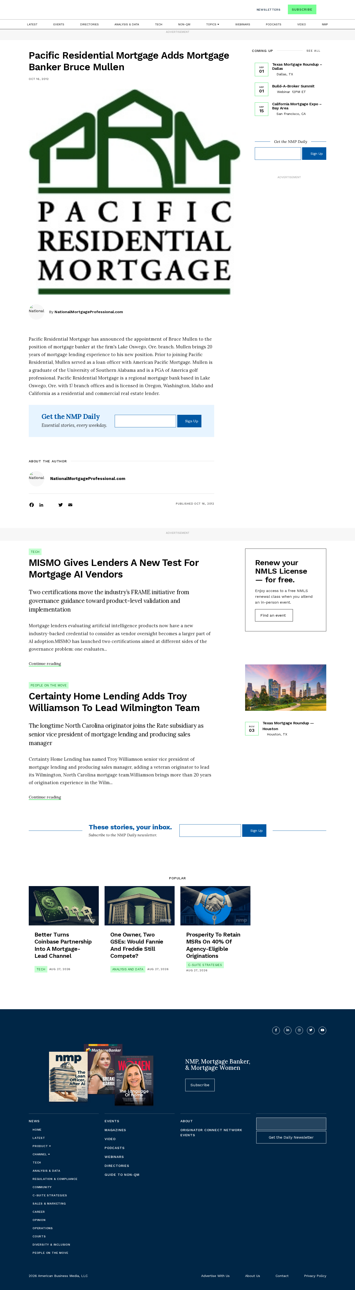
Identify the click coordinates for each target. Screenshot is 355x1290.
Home (37, 1129)
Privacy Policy (315, 1276)
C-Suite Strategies (205, 965)
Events (58, 24)
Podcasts (273, 24)
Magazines (115, 1130)
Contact (282, 1276)
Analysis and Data (127, 969)
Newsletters (269, 9)
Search (322, 10)
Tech (158, 24)
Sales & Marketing (49, 1203)
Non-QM (184, 24)
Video (301, 24)
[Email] (70, 505)
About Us (252, 1276)
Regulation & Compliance (55, 1179)
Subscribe (302, 9)
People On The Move (49, 685)
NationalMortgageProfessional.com (89, 312)
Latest (32, 24)
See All (313, 50)
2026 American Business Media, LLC (58, 1276)
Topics (211, 24)
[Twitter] (61, 505)
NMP (325, 24)
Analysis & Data (126, 24)
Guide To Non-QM (122, 1175)
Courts (39, 1236)
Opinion (39, 1220)
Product (41, 1146)
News (34, 1121)
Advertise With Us (215, 1276)
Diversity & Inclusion (51, 1244)
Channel (40, 1154)
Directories (89, 24)
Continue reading (45, 663)
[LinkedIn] (41, 505)
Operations (43, 1228)
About (186, 1121)
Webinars (242, 24)
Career (39, 1211)
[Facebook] (32, 505)
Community (42, 1187)
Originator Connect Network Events (211, 1132)
